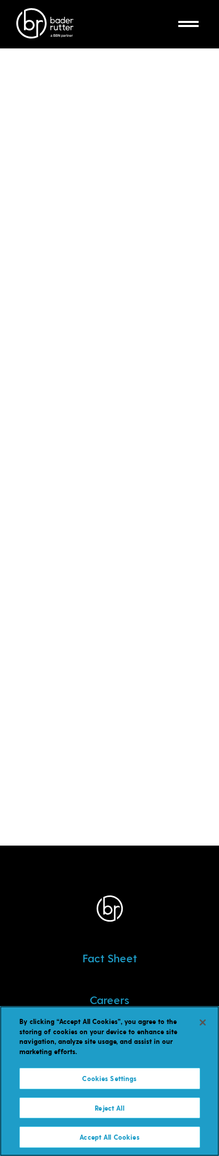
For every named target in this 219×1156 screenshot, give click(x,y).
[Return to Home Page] (44, 24)
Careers (109, 999)
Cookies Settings (109, 1078)
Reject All (109, 1108)
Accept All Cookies (109, 1137)
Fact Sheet (110, 957)
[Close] (202, 1022)
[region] (109, 1081)
